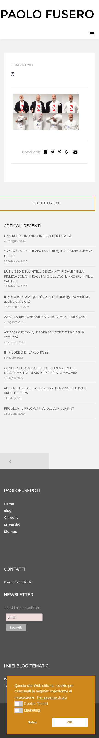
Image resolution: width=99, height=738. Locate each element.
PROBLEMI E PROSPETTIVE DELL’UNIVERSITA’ (39, 408)
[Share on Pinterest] (59, 152)
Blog (8, 510)
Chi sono (11, 517)
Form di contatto (18, 582)
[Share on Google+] (67, 152)
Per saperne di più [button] (52, 697)
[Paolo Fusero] (47, 14)
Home (9, 503)
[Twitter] (53, 152)
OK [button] (69, 722)
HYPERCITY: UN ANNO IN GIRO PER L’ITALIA (37, 236)
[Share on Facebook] (45, 152)
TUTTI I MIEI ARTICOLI (46, 203)
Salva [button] (32, 722)
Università (12, 524)
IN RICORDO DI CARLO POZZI (27, 352)
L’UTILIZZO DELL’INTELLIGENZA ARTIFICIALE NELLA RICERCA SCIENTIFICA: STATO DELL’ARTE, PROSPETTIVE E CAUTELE (48, 276)
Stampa (10, 531)
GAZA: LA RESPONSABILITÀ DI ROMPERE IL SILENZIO (45, 316)
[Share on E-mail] (75, 152)
